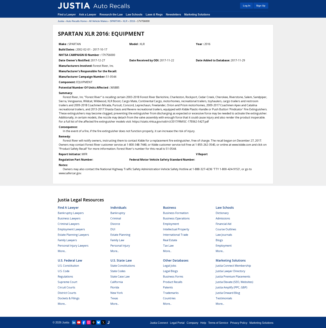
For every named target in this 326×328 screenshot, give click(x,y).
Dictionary (222, 213)
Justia (61, 21)
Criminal (115, 218)
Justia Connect (159, 322)
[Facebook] (84, 322)
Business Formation (175, 213)
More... (62, 251)
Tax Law (168, 245)
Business (169, 207)
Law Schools (134, 14)
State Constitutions (122, 265)
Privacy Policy (238, 322)
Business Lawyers (69, 218)
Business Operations (176, 218)
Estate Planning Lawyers (73, 235)
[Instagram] (89, 322)
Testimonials (224, 298)
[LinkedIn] (74, 322)
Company (192, 322)
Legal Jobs (169, 265)
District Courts (67, 293)
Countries (169, 298)
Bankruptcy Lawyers (71, 213)
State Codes (117, 271)
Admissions (223, 218)
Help (203, 322)
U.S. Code (63, 271)
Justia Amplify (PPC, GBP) (231, 287)
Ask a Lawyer (88, 14)
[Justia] (74, 6)
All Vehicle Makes (98, 21)
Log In (246, 5)
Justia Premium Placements (233, 276)
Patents (168, 287)
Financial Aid (223, 224)
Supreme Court (67, 282)
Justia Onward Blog (228, 293)
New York (116, 293)
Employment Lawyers (71, 229)
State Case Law (120, 276)
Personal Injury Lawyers (73, 245)
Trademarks (171, 293)
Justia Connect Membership (233, 265)
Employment (171, 224)
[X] (103, 322)
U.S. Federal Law (70, 260)
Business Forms (173, 276)
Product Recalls (172, 282)
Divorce (115, 224)
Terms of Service (218, 322)
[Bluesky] (98, 322)
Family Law (117, 240)
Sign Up (260, 5)
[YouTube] (79, 322)
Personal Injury (120, 245)
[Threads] (94, 322)
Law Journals (224, 235)
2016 (132, 21)
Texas (114, 298)
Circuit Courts (66, 287)
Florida (114, 287)
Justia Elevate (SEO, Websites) (234, 282)
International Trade (175, 235)
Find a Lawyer (67, 14)
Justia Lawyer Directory (230, 271)
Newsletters (173, 14)
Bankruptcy (117, 213)
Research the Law (111, 14)
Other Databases (175, 260)
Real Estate (170, 240)
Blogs (219, 240)
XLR (125, 21)
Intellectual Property (176, 229)
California (116, 282)
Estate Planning (120, 235)
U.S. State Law (121, 260)
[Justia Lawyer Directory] (108, 322)
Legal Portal (177, 322)
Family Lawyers (67, 240)
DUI (112, 229)
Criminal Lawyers (68, 224)
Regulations (65, 276)
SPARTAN (115, 21)
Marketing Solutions (197, 14)
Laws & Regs (154, 14)
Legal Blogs (170, 271)
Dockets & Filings (68, 298)
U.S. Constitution (68, 265)
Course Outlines (226, 229)
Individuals (118, 207)
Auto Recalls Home (76, 21)
